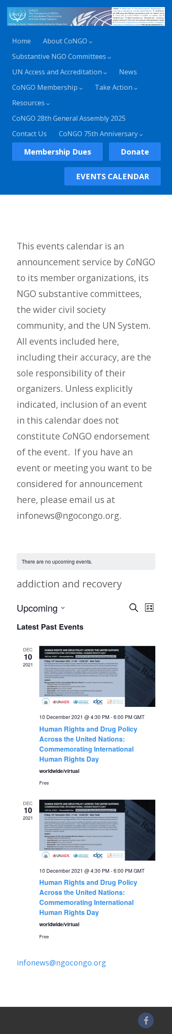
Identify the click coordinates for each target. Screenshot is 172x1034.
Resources (28, 102)
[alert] (86, 561)
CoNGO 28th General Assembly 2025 (69, 118)
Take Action (113, 87)
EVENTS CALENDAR (112, 176)
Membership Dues (57, 152)
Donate (135, 152)
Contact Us (29, 133)
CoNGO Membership (45, 87)
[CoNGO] (86, 27)
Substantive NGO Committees (59, 56)
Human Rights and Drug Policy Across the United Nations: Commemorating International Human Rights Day (88, 744)
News (128, 71)
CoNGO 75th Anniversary (98, 133)
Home (21, 41)
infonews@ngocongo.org (61, 963)
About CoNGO (65, 41)
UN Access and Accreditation (57, 71)
